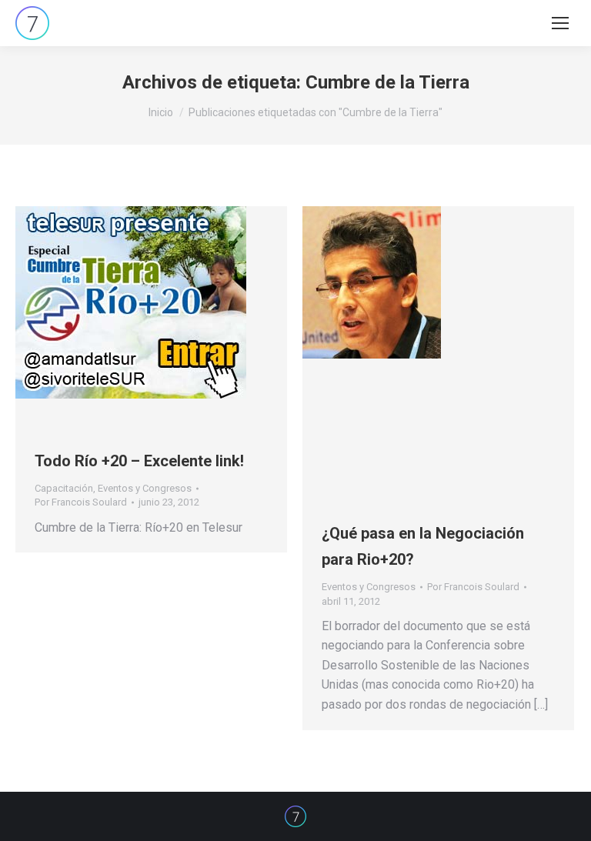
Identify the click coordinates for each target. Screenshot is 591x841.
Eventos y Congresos (145, 488)
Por (81, 502)
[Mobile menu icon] (560, 23)
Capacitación (64, 488)
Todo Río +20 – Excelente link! (139, 461)
